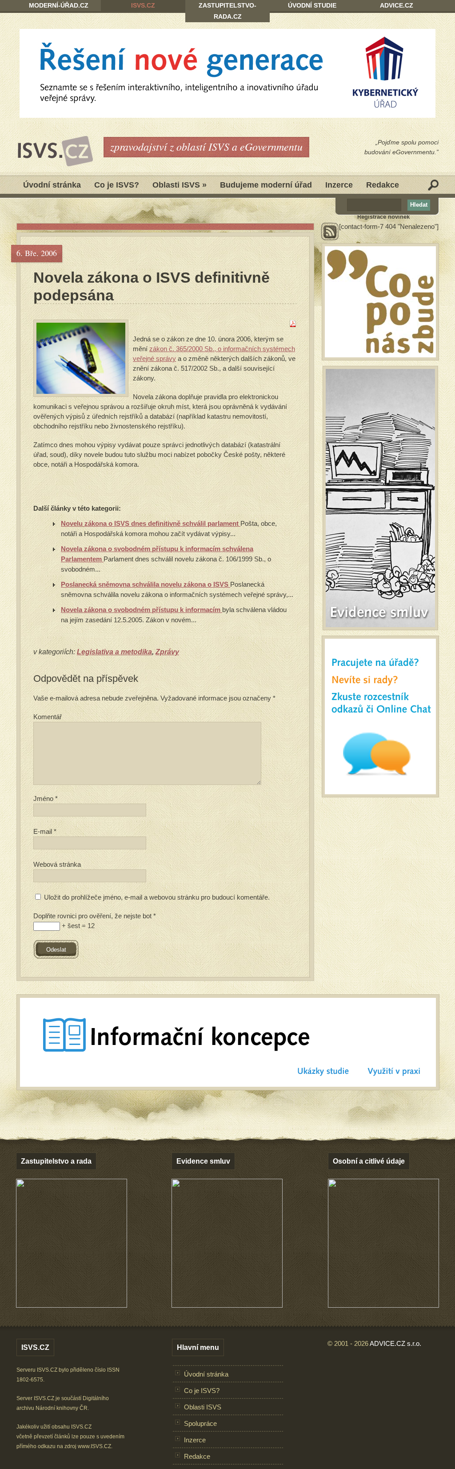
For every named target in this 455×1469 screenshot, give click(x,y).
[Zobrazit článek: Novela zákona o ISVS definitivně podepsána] (80, 358)
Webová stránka (57, 864)
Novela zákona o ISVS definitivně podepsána (151, 286)
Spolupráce (200, 1423)
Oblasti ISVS (179, 184)
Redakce (382, 184)
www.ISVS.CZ (94, 1446)
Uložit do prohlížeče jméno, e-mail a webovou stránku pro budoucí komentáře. (157, 897)
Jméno (45, 798)
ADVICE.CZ (396, 5)
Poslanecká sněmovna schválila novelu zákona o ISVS (145, 584)
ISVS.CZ (143, 5)
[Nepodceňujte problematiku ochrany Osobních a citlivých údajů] (383, 1305)
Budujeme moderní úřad (266, 184)
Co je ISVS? (116, 184)
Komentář (47, 716)
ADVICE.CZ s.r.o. (395, 1343)
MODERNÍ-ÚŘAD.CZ (58, 5)
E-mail (44, 831)
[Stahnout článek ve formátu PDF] (292, 324)
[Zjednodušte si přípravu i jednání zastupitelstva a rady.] (71, 1306)
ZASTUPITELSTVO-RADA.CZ (227, 11)
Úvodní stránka (52, 184)
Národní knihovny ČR (62, 1408)
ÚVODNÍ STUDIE (312, 5)
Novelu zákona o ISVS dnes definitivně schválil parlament (150, 523)
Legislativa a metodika (114, 652)
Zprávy (167, 652)
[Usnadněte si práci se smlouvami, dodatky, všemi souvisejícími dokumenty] (227, 1305)
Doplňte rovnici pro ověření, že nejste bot (94, 916)
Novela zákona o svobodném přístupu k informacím (141, 609)
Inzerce (339, 184)
